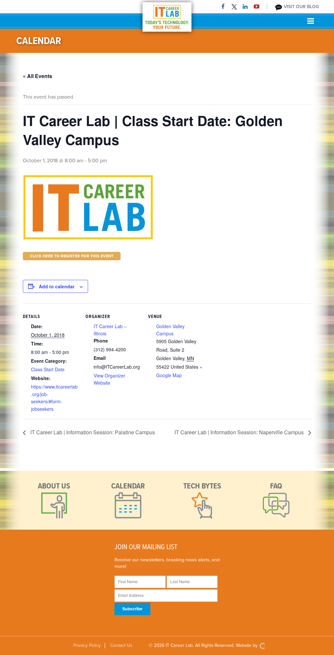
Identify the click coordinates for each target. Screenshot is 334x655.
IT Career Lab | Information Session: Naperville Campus (240, 432)
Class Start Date (48, 369)
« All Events (37, 76)
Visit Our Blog (300, 6)
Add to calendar (56, 286)
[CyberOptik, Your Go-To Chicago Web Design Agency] (262, 645)
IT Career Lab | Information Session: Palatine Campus (92, 432)
